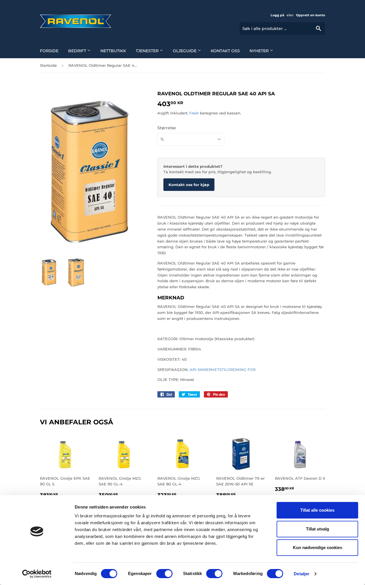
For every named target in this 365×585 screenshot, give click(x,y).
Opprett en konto (310, 15)
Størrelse (166, 127)
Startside (48, 65)
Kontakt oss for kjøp (189, 184)
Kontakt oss (225, 50)
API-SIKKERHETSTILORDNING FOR (223, 369)
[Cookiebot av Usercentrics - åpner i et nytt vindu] (37, 574)
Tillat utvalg (317, 528)
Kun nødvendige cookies (317, 547)
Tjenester (148, 50)
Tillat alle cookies (317, 510)
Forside (49, 50)
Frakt (194, 113)
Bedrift (77, 50)
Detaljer (301, 573)
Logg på (277, 15)
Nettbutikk (113, 50)
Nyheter (260, 50)
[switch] (164, 573)
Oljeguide (185, 50)
